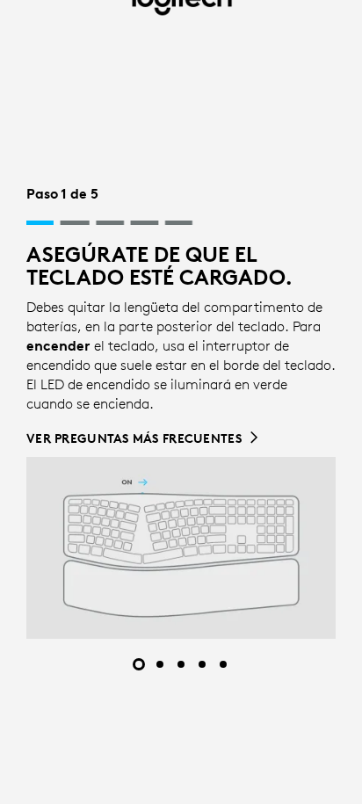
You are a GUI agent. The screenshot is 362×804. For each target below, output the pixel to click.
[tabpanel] (181, 411)
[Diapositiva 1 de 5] (138, 664)
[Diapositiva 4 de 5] (202, 664)
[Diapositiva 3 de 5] (181, 664)
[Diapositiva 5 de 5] (223, 664)
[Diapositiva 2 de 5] (159, 664)
